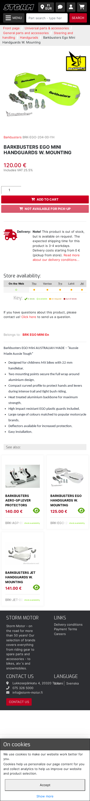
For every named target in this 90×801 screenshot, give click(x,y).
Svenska (72, 683)
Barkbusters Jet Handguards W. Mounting (20, 577)
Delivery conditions (68, 624)
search (78, 18)
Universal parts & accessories (47, 28)
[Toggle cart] (82, 7)
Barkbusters (13, 137)
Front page (11, 28)
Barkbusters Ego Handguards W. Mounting (66, 500)
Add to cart (48, 199)
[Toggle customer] (71, 7)
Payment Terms (65, 629)
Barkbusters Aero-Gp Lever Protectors (18, 500)
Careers (60, 634)
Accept (45, 785)
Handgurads (29, 37)
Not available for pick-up (48, 209)
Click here (28, 317)
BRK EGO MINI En (36, 334)
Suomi (58, 683)
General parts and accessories (26, 33)
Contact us (19, 702)
